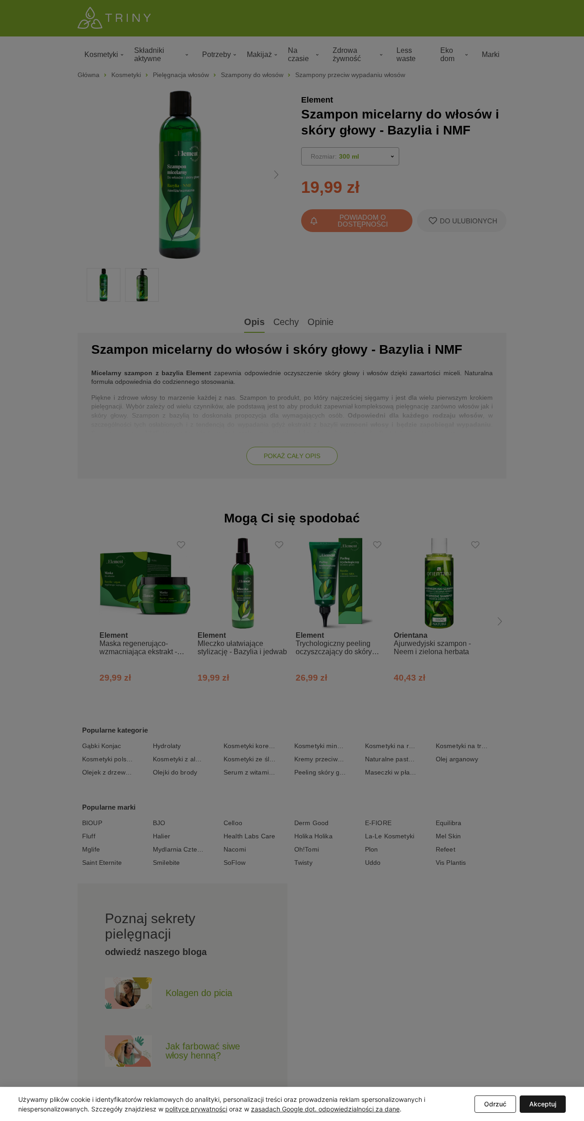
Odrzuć (495, 1104)
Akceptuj (542, 1104)
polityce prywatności (196, 1109)
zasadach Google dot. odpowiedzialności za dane (325, 1109)
